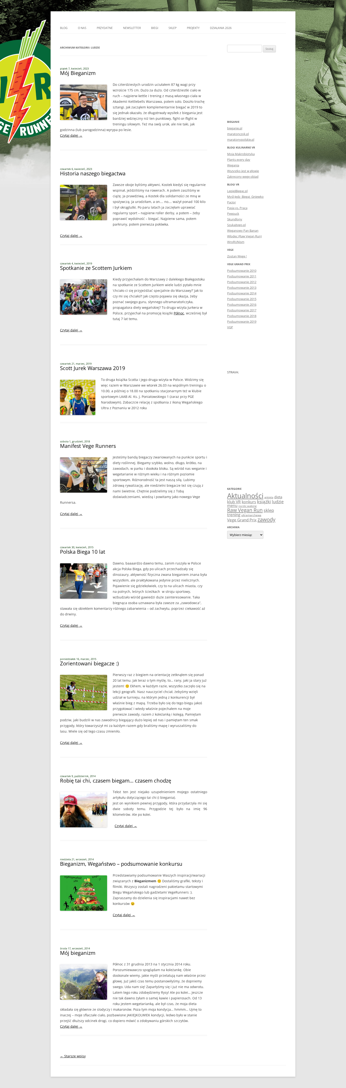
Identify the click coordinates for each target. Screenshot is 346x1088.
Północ (179, 313)
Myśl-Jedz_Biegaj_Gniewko (245, 196)
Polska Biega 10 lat (82, 551)
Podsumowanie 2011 (241, 276)
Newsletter (132, 28)
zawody (266, 519)
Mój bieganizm (77, 952)
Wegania (233, 165)
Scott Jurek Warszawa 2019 (92, 367)
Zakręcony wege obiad (242, 176)
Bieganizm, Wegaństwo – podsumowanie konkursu (121, 863)
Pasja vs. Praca (237, 208)
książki (264, 502)
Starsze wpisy (73, 1056)
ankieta (268, 497)
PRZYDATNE (105, 28)
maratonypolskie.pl (240, 139)
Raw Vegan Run (245, 510)
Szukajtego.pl (236, 225)
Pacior (231, 202)
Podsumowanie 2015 (241, 299)
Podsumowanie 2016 (241, 304)
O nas (82, 28)
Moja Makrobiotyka (241, 154)
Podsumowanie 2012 (241, 282)
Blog (64, 28)
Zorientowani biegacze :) (89, 663)
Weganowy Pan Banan (242, 230)
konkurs (249, 501)
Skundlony (234, 219)
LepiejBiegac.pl (237, 191)
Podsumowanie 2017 (241, 310)
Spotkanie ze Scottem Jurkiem (96, 267)
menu (232, 505)
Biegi (154, 28)
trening (233, 514)
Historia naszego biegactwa (92, 173)
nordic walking (247, 506)
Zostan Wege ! (237, 256)
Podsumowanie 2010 (241, 270)
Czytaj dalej (71, 135)
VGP (230, 327)
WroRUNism (235, 242)
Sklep (173, 28)
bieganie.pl (234, 128)
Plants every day (238, 159)
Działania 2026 (221, 28)
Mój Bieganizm (78, 72)
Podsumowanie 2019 (241, 321)
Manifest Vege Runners (88, 445)
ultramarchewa (251, 515)
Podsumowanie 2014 (241, 293)
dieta (278, 497)
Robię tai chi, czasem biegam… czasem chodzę (115, 780)
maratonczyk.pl (238, 134)
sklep (269, 510)
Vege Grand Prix (242, 520)
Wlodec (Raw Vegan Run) (244, 236)
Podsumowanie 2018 (241, 316)
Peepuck (233, 213)
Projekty (193, 28)
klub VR (234, 501)
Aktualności (245, 495)
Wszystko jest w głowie (243, 171)
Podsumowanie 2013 (241, 287)
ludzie (278, 501)
